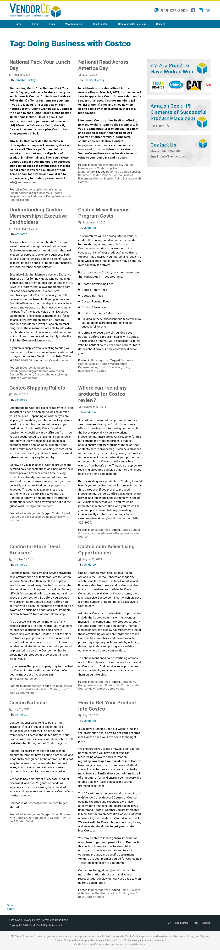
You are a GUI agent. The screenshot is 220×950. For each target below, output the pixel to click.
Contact (160, 24)
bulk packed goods (33, 196)
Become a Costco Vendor (94, 175)
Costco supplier (32, 189)
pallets (24, 199)
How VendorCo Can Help (132, 24)
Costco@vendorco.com (43, 803)
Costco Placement (21, 374)
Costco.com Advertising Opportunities (106, 549)
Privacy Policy (31, 920)
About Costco (100, 24)
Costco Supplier (103, 178)
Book (52, 24)
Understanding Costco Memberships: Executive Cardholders (38, 216)
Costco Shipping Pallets (37, 388)
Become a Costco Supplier (123, 171)
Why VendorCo (73, 24)
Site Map (14, 920)
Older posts (10, 907)
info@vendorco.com (175, 156)
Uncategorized (19, 193)
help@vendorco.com (57, 360)
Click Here (157, 126)
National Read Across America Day (103, 65)
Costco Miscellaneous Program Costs (104, 213)
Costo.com (128, 681)
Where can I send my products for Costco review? (102, 394)
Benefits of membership (106, 164)
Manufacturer (52, 189)
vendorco (21, 234)
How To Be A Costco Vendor (107, 688)
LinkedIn (206, 922)
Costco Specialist (110, 367)
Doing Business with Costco (104, 369)
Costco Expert (61, 513)
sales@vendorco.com (114, 345)
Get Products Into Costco (42, 689)
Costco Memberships (36, 367)
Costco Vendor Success (25, 516)
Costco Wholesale (46, 374)
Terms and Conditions (55, 920)
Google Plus (181, 922)
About (35, 24)
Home (18, 24)
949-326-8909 (174, 10)
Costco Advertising (51, 371)
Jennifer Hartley (25, 80)
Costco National (28, 703)
